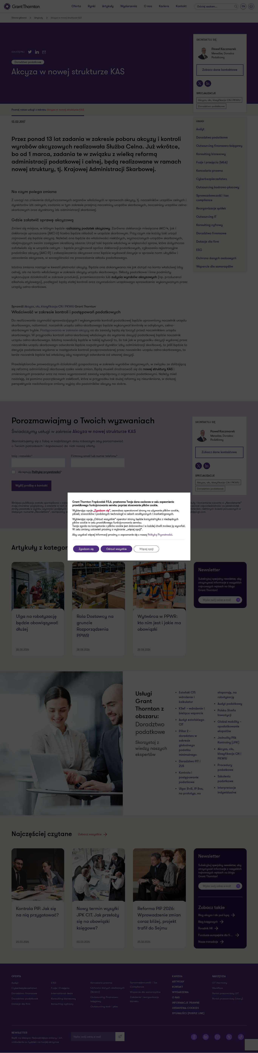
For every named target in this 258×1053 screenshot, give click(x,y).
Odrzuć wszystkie (116, 549)
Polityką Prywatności (160, 534)
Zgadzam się (86, 549)
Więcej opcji (146, 549)
